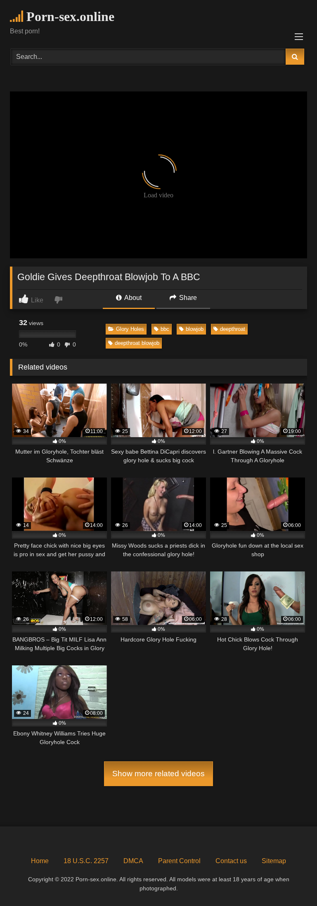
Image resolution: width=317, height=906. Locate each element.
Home (40, 860)
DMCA (133, 860)
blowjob (194, 329)
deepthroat (232, 329)
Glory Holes (130, 329)
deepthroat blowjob (137, 343)
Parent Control (179, 860)
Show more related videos (158, 773)
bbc (165, 329)
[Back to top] (291, 881)
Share (187, 297)
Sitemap (274, 860)
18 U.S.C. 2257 (86, 860)
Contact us (231, 860)
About (132, 297)
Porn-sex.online (68, 16)
